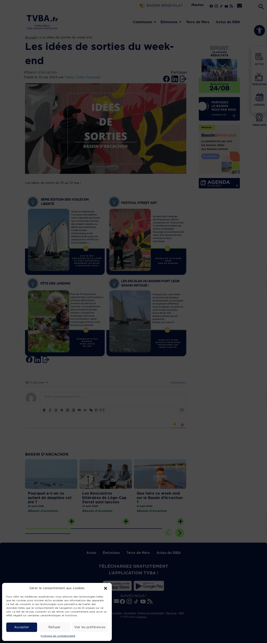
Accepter (21, 627)
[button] (105, 588)
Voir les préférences (89, 627)
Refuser (54, 627)
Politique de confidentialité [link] (58, 636)
